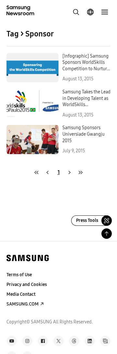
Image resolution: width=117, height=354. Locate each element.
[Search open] (76, 12)
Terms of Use (19, 275)
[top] (106, 233)
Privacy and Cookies (26, 284)
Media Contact (20, 294)
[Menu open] (104, 12)
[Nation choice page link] (90, 12)
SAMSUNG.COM (22, 304)
